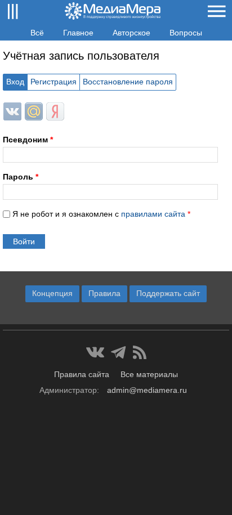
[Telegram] (118, 352)
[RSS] (139, 352)
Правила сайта (81, 374)
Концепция (52, 293)
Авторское (131, 32)
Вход (15, 81)
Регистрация (53, 81)
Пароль (20, 176)
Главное (78, 32)
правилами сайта (153, 213)
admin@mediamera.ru (147, 390)
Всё (37, 32)
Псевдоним (28, 139)
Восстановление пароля (128, 81)
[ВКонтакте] (95, 352)
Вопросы (185, 32)
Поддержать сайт (168, 293)
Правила (104, 293)
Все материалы (149, 374)
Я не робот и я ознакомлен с (101, 213)
